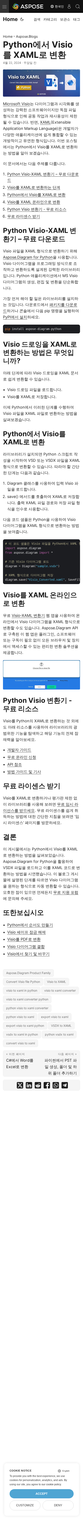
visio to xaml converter (60, 990)
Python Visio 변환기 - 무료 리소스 (36, 209)
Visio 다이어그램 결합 (26, 946)
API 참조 (14, 764)
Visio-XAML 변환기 (28, 615)
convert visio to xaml (20, 1043)
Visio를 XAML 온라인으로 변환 (33, 202)
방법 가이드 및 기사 (24, 771)
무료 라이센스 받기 (23, 216)
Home (10, 19)
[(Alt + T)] (21, 19)
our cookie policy (51, 1484)
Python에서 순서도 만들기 (30, 925)
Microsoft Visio (16, 104)
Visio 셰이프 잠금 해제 (26, 932)
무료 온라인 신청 (21, 757)
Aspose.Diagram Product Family (28, 973)
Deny (58, 1505)
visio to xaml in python (21, 990)
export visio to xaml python (25, 1025)
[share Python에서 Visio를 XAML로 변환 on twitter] (20, 1086)
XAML (45, 122)
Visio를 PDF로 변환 (24, 939)
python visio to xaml (20, 1017)
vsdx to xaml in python (22, 1034)
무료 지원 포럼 (65, 892)
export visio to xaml (54, 1017)
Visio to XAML (56, 981)
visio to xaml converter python (27, 999)
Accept (42, 1493)
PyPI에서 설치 (15, 317)
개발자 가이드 (19, 750)
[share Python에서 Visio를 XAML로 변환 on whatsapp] (56, 1086)
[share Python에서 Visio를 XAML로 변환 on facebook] (47, 1086)
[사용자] (69, 6)
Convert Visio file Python (23, 981)
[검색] (77, 6)
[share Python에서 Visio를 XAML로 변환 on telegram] (65, 1086)
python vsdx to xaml (59, 1034)
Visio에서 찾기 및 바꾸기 (28, 954)
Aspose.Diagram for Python (28, 257)
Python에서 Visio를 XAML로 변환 (36, 194)
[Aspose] (28, 6)
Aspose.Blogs (27, 36)
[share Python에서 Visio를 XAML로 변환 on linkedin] (29, 1086)
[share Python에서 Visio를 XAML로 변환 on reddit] (38, 1086)
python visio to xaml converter (27, 1008)
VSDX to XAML (61, 1025)
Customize (25, 1505)
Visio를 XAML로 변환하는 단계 (33, 187)
